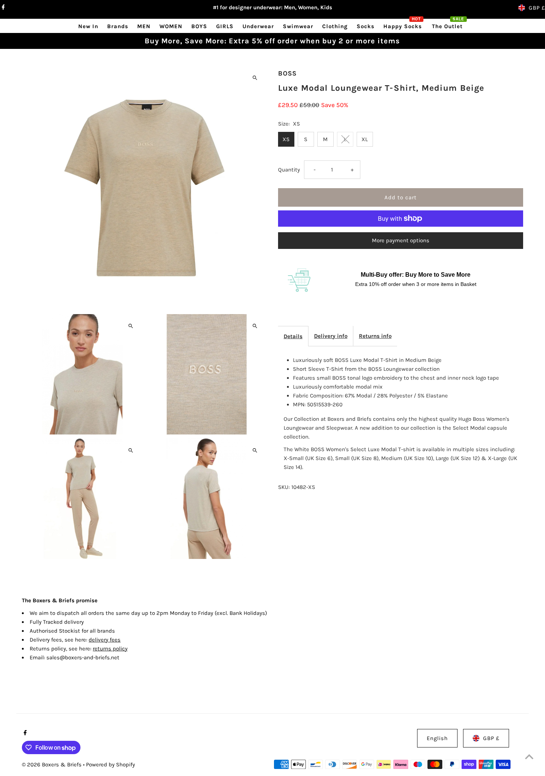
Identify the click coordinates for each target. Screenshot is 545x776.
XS (286, 139)
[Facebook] (2, 7)
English (437, 738)
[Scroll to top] (529, 756)
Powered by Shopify (110, 764)
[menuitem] (88, 26)
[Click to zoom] (255, 77)
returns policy (110, 648)
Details (293, 336)
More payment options (400, 240)
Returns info (375, 336)
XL (364, 139)
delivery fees (104, 639)
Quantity (289, 169)
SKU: (284, 487)
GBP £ (537, 7)
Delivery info (330, 336)
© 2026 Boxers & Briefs (52, 764)
